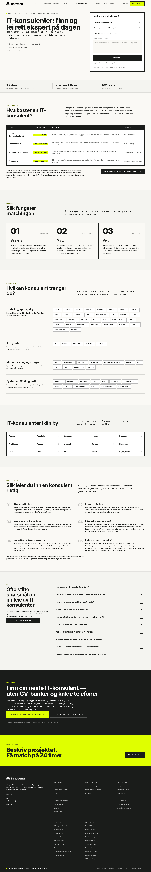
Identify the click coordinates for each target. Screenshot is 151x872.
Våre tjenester (138, 868)
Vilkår (111, 868)
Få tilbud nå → (134, 754)
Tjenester (34, 3)
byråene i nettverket (63, 559)
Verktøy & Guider (51, 3)
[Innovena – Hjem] (14, 4)
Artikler (96, 3)
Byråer (67, 3)
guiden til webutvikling (39, 559)
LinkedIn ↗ (10, 804)
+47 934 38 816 (11, 801)
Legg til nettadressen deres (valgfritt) (104, 63)
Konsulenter (81, 3)
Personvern (101, 868)
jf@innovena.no (11, 798)
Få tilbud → (137, 3)
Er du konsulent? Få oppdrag (69, 714)
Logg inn (124, 3)
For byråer (109, 3)
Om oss (119, 868)
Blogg (127, 868)
